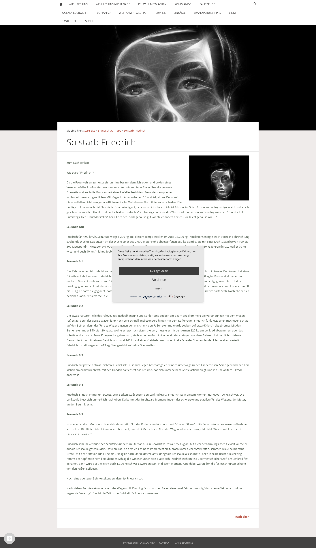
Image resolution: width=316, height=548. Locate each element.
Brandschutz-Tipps (109, 130)
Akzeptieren (159, 271)
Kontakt (165, 542)
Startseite (89, 130)
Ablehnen (159, 279)
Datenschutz (183, 542)
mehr (159, 288)
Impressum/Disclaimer (139, 542)
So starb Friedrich (135, 130)
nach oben (242, 516)
